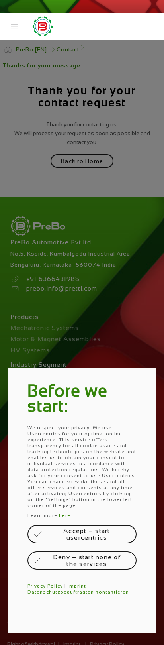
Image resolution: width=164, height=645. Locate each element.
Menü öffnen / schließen (14, 26)
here (64, 515)
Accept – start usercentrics (86, 534)
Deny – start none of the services (87, 560)
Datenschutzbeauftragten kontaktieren (78, 592)
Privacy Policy (45, 586)
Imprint (77, 586)
